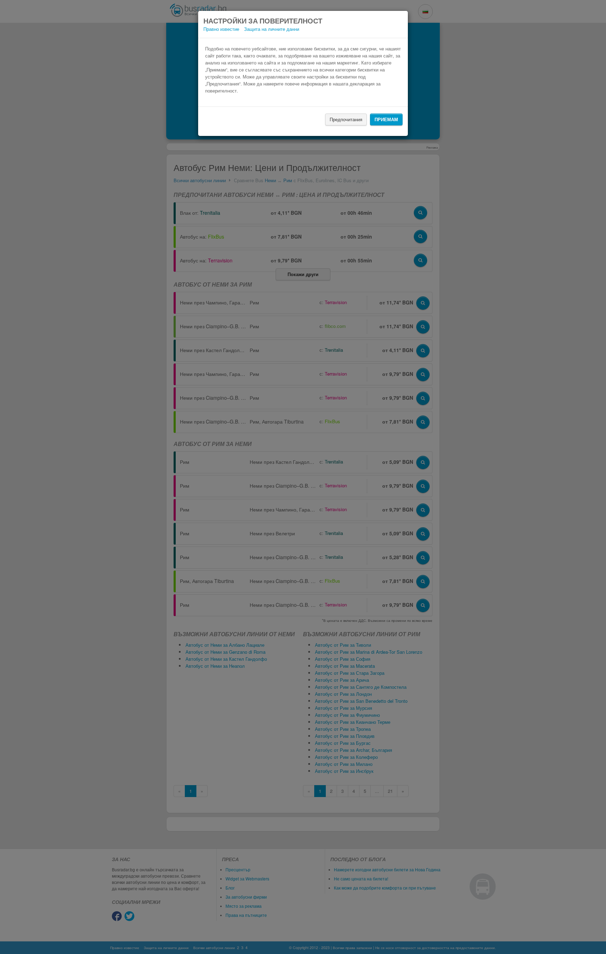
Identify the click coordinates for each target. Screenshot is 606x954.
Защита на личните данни (271, 29)
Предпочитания (346, 119)
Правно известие (221, 29)
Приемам (386, 119)
